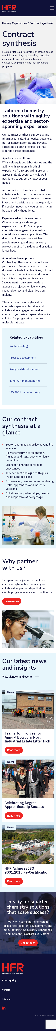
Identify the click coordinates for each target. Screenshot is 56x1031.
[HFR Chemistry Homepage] (9, 8)
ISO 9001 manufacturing (24, 392)
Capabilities (19, 23)
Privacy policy (9, 980)
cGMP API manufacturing (24, 380)
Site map (6, 999)
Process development (22, 357)
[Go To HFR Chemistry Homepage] (13, 968)
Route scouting (18, 346)
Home (6, 23)
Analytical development (24, 369)
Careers (6, 989)
